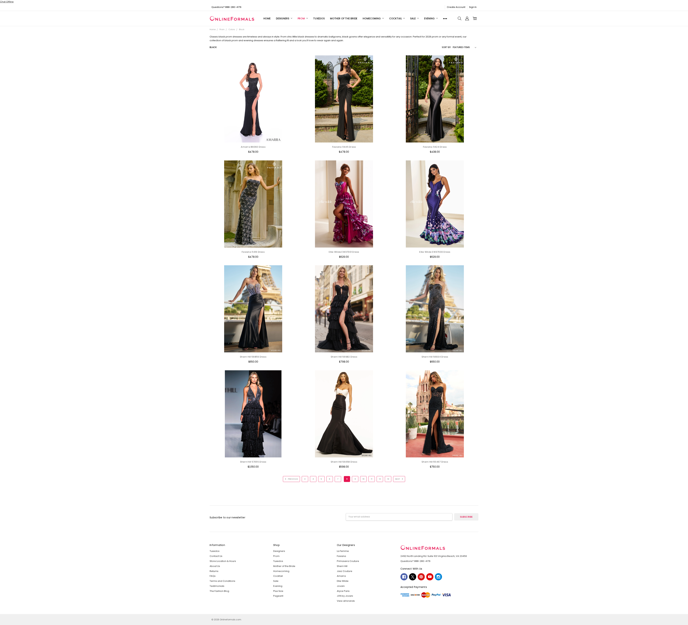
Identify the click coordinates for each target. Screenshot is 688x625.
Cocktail (396, 18)
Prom (301, 18)
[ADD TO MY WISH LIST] (290, 72)
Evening (429, 18)
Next (398, 478)
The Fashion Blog (219, 591)
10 (363, 478)
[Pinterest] (421, 576)
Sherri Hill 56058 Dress (344, 462)
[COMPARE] (290, 67)
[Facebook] (404, 576)
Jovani (341, 586)
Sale (413, 18)
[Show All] (445, 18)
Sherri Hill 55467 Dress (435, 462)
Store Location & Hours (223, 561)
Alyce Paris (343, 591)
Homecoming (372, 18)
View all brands (346, 601)
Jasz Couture (344, 571)
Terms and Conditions (222, 581)
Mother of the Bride (343, 18)
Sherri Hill (342, 566)
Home (267, 18)
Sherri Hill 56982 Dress (344, 356)
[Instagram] (438, 576)
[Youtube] (429, 576)
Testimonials (217, 586)
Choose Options (253, 135)
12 (380, 478)
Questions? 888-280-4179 (226, 7)
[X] (412, 576)
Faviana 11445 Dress (344, 147)
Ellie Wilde (342, 581)
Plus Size (278, 591)
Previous (292, 478)
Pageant (278, 596)
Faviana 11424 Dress (435, 147)
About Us (215, 566)
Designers (283, 18)
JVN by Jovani (345, 596)
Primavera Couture (348, 561)
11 (371, 478)
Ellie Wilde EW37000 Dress (434, 252)
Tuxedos (319, 18)
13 (388, 478)
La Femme (343, 551)
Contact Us (216, 556)
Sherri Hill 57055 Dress (253, 462)
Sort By (446, 47)
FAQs (213, 576)
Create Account (456, 7)
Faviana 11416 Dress (253, 252)
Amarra (341, 576)
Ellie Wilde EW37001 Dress (344, 252)
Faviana (341, 556)
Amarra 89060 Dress (253, 147)
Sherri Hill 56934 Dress (435, 356)
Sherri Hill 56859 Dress (253, 356)
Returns (214, 571)
